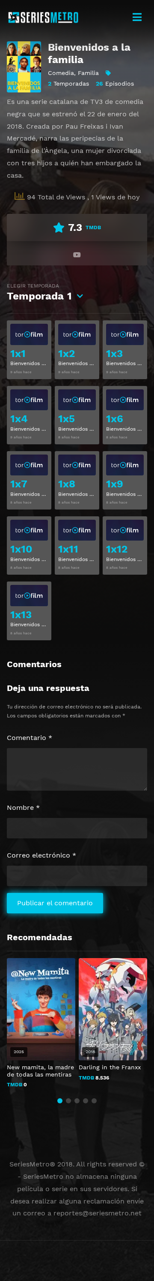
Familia (88, 72)
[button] (59, 1100)
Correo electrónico (41, 855)
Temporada (39, 292)
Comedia (61, 72)
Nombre (23, 807)
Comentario (29, 738)
